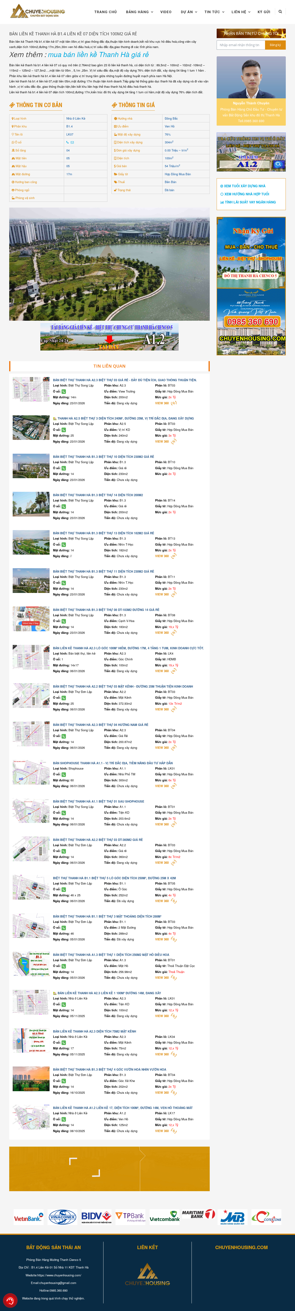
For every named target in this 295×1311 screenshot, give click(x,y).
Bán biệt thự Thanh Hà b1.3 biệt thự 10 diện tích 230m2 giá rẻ (103, 456)
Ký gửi (264, 12)
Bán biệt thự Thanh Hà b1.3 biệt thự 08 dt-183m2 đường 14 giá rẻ (106, 609)
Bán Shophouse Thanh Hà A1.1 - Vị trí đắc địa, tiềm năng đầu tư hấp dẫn (113, 763)
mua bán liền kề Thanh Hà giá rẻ (98, 54)
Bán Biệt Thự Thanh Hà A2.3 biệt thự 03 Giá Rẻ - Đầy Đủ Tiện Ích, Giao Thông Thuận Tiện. (125, 380)
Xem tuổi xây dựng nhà (244, 186)
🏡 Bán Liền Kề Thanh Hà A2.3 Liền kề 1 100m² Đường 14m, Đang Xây (107, 993)
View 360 (162, 403)
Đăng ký (275, 45)
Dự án (187, 12)
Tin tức (212, 12)
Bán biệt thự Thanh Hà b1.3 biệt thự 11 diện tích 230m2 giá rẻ (103, 571)
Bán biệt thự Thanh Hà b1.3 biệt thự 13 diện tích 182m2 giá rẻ (103, 533)
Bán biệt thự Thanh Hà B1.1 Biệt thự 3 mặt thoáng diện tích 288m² (107, 916)
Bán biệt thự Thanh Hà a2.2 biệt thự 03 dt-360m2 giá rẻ (98, 839)
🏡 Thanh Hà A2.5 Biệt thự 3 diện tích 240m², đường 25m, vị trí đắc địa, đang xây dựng (123, 418)
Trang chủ (105, 12)
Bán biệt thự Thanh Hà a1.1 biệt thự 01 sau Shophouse (98, 801)
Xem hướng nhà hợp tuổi (246, 194)
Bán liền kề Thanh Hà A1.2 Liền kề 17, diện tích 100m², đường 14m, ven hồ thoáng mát (123, 1108)
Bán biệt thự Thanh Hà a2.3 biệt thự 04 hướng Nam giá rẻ (100, 724)
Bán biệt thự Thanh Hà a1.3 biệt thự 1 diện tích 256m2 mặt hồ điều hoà (111, 954)
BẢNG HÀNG (137, 12)
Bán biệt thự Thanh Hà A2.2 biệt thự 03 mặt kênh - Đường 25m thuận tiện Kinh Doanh (123, 686)
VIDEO (166, 12)
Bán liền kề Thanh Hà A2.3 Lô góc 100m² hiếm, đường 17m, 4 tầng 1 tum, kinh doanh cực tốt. (128, 648)
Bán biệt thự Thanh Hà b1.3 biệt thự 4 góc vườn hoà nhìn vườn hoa (109, 1069)
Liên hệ (239, 12)
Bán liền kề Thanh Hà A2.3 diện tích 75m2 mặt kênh (94, 1031)
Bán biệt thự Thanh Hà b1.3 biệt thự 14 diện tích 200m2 (98, 495)
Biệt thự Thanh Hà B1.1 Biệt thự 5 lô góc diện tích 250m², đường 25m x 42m (114, 878)
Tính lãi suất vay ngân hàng (250, 202)
